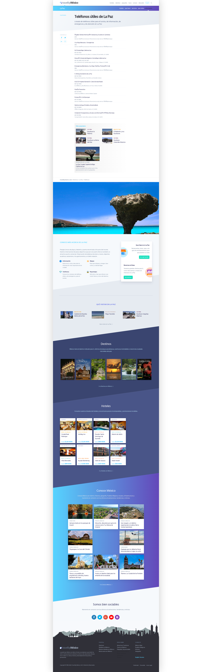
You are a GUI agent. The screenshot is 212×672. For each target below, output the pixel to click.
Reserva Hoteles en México (106, 649)
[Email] (65, 41)
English (147, 3)
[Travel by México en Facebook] (94, 617)
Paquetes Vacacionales (123, 649)
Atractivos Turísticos (123, 645)
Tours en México (121, 647)
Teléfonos (63, 15)
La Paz (62, 8)
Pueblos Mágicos (140, 647)
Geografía (138, 651)
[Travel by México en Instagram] (117, 617)
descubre (141, 3)
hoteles (112, 3)
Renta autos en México (105, 651)
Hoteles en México (104, 647)
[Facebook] (61, 37)
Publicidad (136, 665)
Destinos (75, 180)
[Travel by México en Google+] (105, 617)
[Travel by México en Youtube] (111, 617)
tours (130, 3)
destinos (117, 3)
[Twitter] (65, 37)
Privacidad (142, 665)
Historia (137, 649)
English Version (139, 657)
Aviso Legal (149, 665)
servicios (134, 8)
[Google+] (61, 41)
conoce (135, 3)
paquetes (124, 3)
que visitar (141, 8)
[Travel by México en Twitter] (99, 617)
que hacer (128, 8)
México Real (138, 645)
